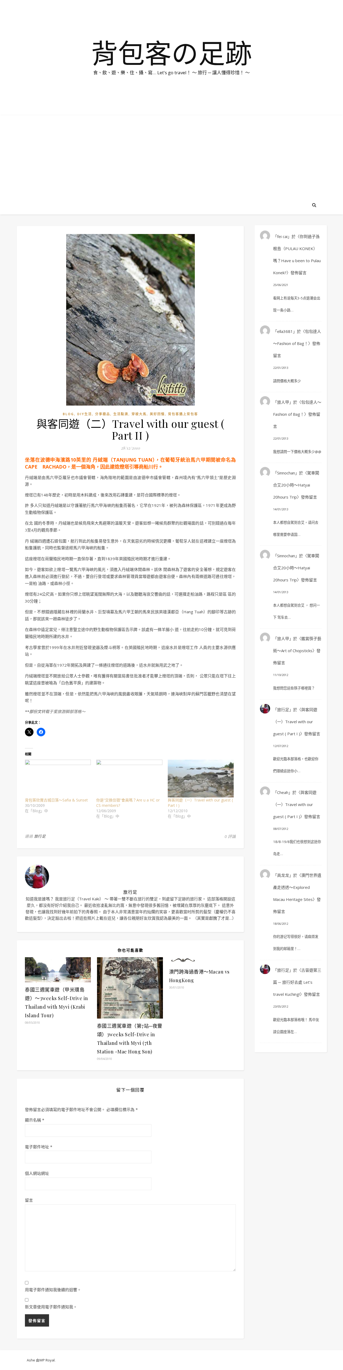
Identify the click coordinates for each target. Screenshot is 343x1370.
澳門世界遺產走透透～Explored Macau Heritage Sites (297, 887)
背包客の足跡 (171, 52)
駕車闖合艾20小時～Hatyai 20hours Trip (296, 485)
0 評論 (230, 836)
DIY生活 (84, 414)
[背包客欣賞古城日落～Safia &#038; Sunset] (58, 778)
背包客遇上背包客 (183, 414)
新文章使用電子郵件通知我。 (51, 1306)
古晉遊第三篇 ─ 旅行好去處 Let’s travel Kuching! (297, 982)
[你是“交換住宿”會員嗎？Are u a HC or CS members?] (129, 778)
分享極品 (102, 414)
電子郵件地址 (38, 1146)
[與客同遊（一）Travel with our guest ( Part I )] (201, 778)
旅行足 (40, 836)
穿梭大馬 (139, 414)
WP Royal (47, 1360)
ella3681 (285, 331)
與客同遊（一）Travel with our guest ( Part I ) (295, 721)
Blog (68, 414)
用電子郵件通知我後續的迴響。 (53, 1289)
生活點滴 (120, 414)
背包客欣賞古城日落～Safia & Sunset (56, 800)
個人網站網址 (37, 1173)
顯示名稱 (34, 1120)
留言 (29, 1200)
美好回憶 (157, 414)
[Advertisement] (171, 155)
